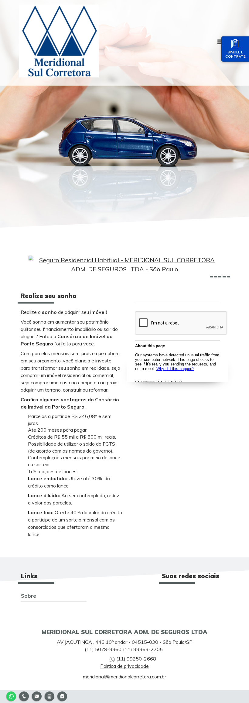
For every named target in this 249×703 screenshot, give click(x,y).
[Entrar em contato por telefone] (24, 695)
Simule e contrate (235, 54)
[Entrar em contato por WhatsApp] (11, 695)
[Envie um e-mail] (37, 695)
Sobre (28, 595)
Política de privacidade (124, 666)
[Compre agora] (62, 695)
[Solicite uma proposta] (49, 695)
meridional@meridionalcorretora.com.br (124, 677)
